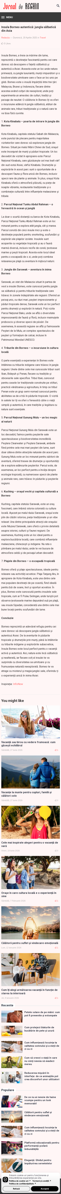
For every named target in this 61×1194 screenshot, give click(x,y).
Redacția (5, 37)
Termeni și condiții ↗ (41, 1181)
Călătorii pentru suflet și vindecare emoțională (29, 943)
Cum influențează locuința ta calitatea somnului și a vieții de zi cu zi (41, 1045)
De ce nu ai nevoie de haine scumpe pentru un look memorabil (40, 1100)
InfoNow (18, 684)
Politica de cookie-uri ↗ (20, 1181)
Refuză (16, 1188)
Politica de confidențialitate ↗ (22, 1184)
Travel (43, 37)
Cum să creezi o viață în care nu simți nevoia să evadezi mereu (40, 1061)
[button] (7, 17)
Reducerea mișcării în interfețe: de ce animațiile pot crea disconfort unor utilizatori (41, 1076)
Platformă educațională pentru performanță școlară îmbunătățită (41, 1146)
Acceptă (45, 1188)
